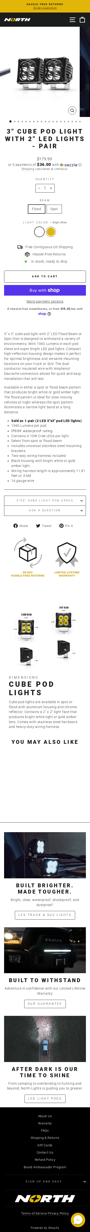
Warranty (45, 1123)
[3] (17, 805)
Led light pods (45, 1098)
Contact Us (45, 1152)
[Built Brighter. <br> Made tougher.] (45, 855)
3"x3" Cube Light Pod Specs (45, 500)
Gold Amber (51, 232)
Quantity (45, 179)
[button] (45, 164)
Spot (54, 209)
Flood (36, 209)
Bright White (39, 232)
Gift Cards (45, 1145)
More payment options (45, 301)
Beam (45, 200)
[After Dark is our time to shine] (45, 1039)
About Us (45, 1116)
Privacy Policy (58, 1213)
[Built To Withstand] (45, 950)
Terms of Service (34, 1213)
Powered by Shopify (45, 1228)
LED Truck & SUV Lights (44, 915)
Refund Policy (45, 1159)
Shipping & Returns (45, 1138)
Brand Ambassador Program (45, 1167)
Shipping (28, 169)
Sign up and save (44, 1181)
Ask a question (45, 510)
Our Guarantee (45, 1003)
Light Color (45, 222)
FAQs (45, 1130)
